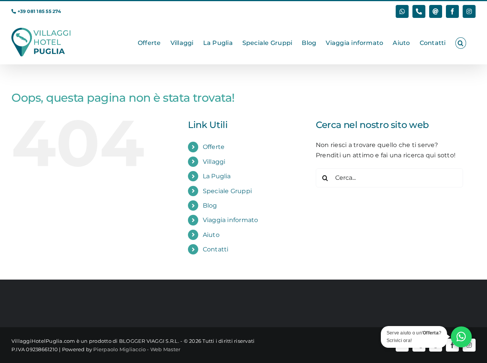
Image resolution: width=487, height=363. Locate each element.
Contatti (216, 249)
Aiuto (211, 234)
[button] (460, 43)
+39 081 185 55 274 (39, 11)
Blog (210, 205)
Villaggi (214, 161)
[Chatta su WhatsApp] (461, 336)
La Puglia (217, 176)
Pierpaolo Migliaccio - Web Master (136, 349)
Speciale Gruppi (227, 191)
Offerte (214, 146)
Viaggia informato (230, 220)
